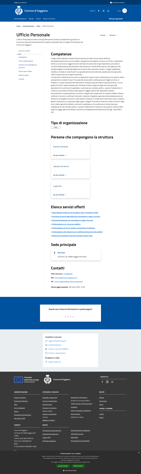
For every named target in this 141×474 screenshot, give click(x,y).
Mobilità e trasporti (48, 420)
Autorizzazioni (75, 414)
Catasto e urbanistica (49, 414)
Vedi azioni (112, 35)
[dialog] (70, 462)
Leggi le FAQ (46, 437)
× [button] (139, 452)
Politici (16, 411)
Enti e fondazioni (19, 408)
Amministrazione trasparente (80, 430)
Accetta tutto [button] (63, 466)
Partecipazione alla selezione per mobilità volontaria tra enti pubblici (77, 232)
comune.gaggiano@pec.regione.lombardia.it (69, 281)
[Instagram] (103, 10)
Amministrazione (28, 26)
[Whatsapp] (107, 10)
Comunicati (103, 401)
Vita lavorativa (47, 404)
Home (18, 26)
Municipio (61, 252)
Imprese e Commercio (49, 408)
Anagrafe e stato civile (49, 397)
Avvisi (101, 404)
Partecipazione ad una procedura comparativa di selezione (73, 228)
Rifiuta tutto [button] (78, 466)
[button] (70, 470)
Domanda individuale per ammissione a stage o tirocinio (72, 220)
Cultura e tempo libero (49, 401)
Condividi (103, 35)
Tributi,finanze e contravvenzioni (81, 403)
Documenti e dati (19, 418)
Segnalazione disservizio (50, 434)
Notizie (101, 397)
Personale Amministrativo (22, 415)
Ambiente (74, 407)
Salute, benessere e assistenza (81, 410)
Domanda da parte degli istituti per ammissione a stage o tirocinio (76, 216)
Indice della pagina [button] (24, 51)
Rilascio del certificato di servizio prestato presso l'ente (72, 235)
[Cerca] (124, 10)
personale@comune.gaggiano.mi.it (66, 277)
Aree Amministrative (21, 401)
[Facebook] (98, 10)
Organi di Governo (20, 397)
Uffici (38, 26)
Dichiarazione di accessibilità (80, 441)
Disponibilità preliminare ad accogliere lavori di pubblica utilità (75, 212)
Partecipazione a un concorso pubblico (66, 224)
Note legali (74, 437)
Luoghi (101, 414)
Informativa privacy (77, 434)
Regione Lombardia (20, 2)
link (89, 462)
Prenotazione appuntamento (51, 430)
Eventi (101, 417)
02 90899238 (67, 274)
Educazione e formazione (79, 397)
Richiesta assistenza (49, 441)
